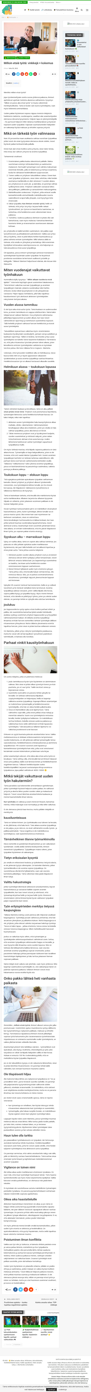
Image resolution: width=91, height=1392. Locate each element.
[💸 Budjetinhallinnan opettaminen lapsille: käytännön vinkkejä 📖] (30, 1321)
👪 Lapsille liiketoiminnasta (13, 1326)
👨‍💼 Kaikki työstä (33, 10)
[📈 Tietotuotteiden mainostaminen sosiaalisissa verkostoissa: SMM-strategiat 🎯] (70, 112)
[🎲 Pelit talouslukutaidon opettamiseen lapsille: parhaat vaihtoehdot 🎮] (12, 1321)
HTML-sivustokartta (47, 2)
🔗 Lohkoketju (46, 10)
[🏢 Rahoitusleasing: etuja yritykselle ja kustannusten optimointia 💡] (70, 95)
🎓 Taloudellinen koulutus (63, 10)
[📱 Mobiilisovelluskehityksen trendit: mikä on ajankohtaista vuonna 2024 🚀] (70, 76)
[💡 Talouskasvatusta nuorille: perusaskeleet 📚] (70, 59)
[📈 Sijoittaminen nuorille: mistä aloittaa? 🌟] (49, 1321)
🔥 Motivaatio (10, 58)
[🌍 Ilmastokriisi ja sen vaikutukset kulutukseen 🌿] (70, 43)
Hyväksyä (51, 1389)
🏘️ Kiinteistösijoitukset (49, 1326)
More (58, 2)
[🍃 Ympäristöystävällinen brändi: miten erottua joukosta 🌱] (70, 150)
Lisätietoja (63, 1389)
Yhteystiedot (33, 2)
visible (16, 83)
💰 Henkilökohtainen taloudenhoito (31, 1326)
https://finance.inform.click (66, 1363)
